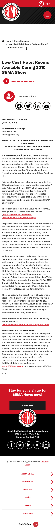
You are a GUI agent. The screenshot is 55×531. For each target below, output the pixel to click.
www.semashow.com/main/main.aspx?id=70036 (25, 324)
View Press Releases (22, 81)
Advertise (27, 489)
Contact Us (27, 481)
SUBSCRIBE (27, 405)
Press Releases (21, 41)
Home (8, 41)
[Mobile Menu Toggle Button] (47, 15)
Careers (27, 505)
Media (28, 497)
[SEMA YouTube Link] (36, 445)
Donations (28, 513)
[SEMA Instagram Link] (45, 445)
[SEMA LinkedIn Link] (27, 445)
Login (47, 3)
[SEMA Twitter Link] (18, 445)
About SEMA (27, 474)
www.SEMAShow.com (12, 366)
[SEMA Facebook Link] (10, 445)
